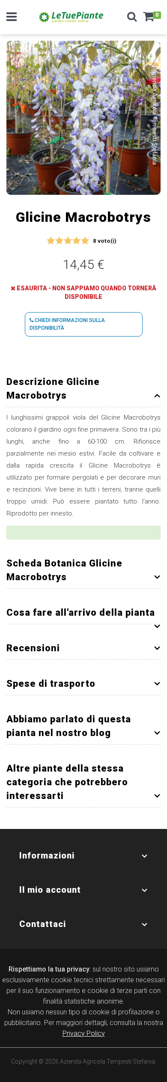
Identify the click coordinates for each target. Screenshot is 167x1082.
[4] (76, 241)
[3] (68, 241)
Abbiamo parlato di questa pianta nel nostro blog (68, 726)
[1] (50, 241)
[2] (59, 241)
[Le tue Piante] (71, 17)
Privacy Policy (84, 1033)
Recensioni (33, 648)
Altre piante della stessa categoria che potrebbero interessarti (67, 782)
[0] (148, 19)
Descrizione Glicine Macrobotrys (53, 388)
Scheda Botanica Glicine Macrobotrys (64, 570)
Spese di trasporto (50, 683)
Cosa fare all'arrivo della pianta (80, 612)
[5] (85, 241)
